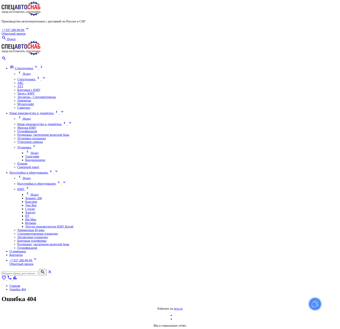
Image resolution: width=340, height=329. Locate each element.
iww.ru (178, 308)
